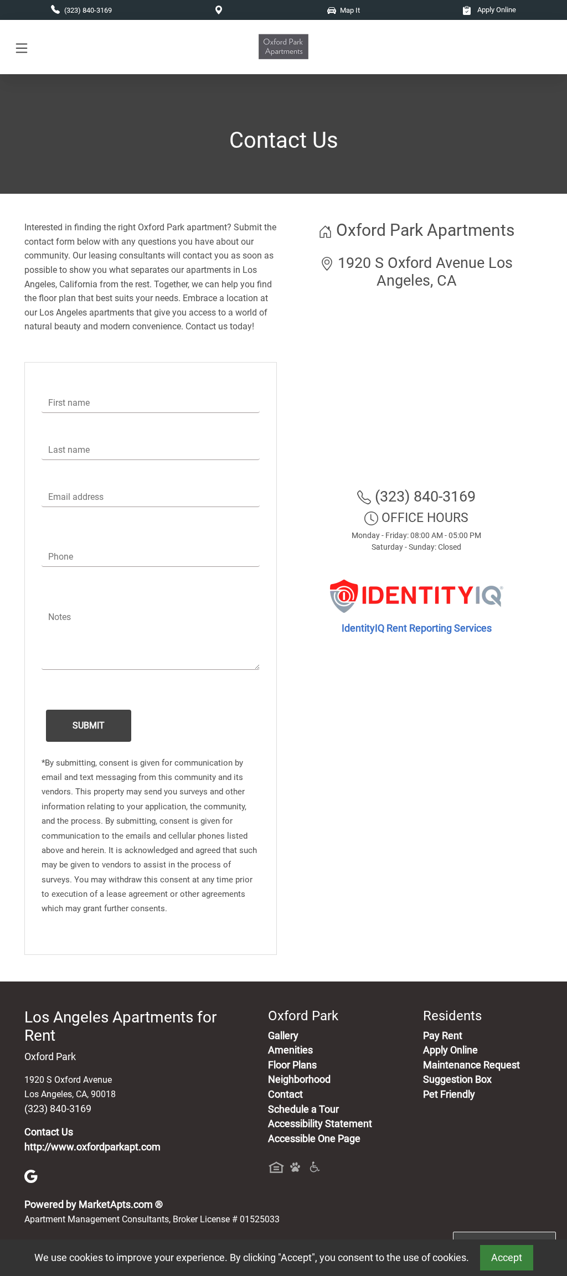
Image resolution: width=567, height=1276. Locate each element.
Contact (285, 1094)
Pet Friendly (449, 1094)
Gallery (283, 1035)
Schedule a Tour (303, 1109)
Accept (506, 1257)
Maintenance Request (471, 1065)
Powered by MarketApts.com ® (93, 1204)
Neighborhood (299, 1079)
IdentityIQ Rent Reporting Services (417, 628)
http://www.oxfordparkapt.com (92, 1147)
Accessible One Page (314, 1138)
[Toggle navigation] (22, 47)
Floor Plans (292, 1065)
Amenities (290, 1050)
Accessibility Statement (320, 1123)
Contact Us (48, 1132)
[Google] (31, 1175)
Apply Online (496, 10)
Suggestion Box (457, 1079)
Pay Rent (442, 1035)
